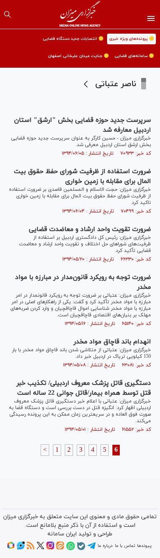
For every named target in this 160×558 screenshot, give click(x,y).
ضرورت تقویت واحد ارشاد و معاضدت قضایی (90, 229)
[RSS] (30, 548)
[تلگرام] (91, 548)
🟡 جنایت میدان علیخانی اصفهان (78, 56)
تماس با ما (125, 545)
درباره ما (105, 545)
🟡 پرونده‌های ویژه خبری (131, 39)
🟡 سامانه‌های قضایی (134, 56)
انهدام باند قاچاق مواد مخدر (112, 341)
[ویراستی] (21, 548)
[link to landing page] (80, 14)
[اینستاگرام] (50, 548)
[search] (7, 14)
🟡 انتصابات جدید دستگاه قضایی (73, 39)
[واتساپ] (70, 549)
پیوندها (144, 545)
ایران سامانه (62, 534)
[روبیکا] (11, 548)
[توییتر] (40, 548)
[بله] (81, 549)
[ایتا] (60, 548)
